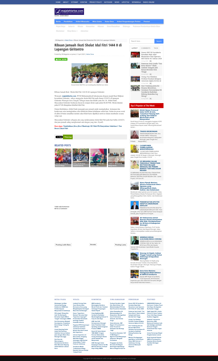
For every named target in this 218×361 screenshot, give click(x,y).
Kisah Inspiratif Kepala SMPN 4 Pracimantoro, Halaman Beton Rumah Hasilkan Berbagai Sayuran (154, 341)
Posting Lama (120, 245)
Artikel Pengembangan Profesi (128, 21)
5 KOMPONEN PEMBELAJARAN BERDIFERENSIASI (147, 147)
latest (135, 48)
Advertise (84, 31)
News (117, 2)
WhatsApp (68, 137)
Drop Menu (72, 31)
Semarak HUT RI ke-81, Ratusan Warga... (61, 165)
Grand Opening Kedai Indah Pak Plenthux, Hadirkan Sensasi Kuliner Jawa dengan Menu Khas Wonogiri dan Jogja (62, 333)
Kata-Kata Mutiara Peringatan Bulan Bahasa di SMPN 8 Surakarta (150, 272)
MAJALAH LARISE (102, 358)
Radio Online (148, 2)
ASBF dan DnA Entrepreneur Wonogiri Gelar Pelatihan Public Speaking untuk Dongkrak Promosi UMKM (100, 324)
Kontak (83, 2)
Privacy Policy (96, 2)
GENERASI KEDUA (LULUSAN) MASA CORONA (150, 238)
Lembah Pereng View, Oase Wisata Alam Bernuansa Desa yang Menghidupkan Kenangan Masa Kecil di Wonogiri (81, 307)
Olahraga (126, 26)
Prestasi (147, 21)
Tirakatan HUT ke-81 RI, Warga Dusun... (115, 165)
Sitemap (74, 2)
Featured (151, 299)
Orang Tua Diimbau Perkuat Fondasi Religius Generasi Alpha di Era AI (151, 79)
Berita (58, 21)
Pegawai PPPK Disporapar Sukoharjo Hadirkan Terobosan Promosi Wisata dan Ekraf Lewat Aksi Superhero (81, 328)
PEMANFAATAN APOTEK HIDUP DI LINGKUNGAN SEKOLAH (149, 204)
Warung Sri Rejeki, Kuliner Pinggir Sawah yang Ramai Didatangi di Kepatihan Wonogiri (151, 256)
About (66, 2)
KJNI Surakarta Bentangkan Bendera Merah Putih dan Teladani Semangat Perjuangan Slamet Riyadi (100, 307)
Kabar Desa (109, 21)
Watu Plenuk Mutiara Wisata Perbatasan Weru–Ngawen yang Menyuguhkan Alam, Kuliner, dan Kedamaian (150, 186)
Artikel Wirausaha (82, 21)
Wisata (80, 26)
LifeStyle (125, 2)
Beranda (93, 244)
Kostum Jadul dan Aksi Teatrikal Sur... (97, 165)
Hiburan (101, 26)
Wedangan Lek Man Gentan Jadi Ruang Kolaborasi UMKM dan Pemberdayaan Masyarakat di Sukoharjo (62, 307)
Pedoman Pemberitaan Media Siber (146, 26)
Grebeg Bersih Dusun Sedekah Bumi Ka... (79, 165)
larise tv (71, 26)
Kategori (108, 2)
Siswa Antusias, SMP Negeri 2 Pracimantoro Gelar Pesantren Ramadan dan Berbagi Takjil (117, 326)
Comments (145, 48)
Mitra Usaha (97, 21)
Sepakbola (136, 2)
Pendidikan (68, 21)
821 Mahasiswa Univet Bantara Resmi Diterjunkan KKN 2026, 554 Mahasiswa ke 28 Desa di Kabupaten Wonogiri (151, 221)
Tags (156, 48)
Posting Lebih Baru (63, 245)
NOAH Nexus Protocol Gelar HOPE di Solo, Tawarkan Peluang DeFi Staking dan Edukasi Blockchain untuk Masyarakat (149, 114)
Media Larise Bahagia (129, 358)
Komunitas (90, 26)
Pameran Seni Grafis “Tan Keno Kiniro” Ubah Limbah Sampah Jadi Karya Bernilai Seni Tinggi (151, 68)
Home (58, 2)
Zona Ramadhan (113, 26)
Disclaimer (60, 31)
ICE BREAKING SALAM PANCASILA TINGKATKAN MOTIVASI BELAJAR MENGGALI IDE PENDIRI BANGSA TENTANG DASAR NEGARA (150, 165)
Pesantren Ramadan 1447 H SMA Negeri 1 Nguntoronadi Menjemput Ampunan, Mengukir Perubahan (118, 336)
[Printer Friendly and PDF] (61, 60)
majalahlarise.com (69, 96)
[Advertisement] (137, 11)
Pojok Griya (60, 26)
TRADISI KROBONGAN (148, 131)
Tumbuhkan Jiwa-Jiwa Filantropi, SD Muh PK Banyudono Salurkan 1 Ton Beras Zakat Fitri (88, 127)
